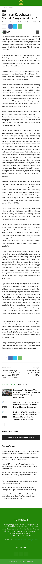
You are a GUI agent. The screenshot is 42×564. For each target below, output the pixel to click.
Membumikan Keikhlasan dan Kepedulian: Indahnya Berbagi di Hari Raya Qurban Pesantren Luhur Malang (19, 489)
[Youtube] (26, 554)
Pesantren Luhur (12, 22)
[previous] (4, 32)
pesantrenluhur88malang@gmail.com (26, 540)
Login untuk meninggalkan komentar (21, 438)
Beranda (4, 8)
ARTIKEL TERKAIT (8, 385)
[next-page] (6, 424)
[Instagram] (21, 554)
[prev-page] (3, 424)
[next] (37, 32)
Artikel (11, 8)
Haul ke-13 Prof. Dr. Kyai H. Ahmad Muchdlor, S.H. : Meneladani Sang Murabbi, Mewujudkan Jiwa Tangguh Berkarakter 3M (19, 466)
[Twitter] (15, 26)
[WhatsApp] (20, 26)
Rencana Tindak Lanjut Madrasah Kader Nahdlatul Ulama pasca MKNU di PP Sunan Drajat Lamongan (11, 374)
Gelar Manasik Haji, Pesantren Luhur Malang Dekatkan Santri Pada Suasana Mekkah (19, 482)
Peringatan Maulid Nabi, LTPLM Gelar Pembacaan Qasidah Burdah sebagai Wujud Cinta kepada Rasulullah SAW (20, 452)
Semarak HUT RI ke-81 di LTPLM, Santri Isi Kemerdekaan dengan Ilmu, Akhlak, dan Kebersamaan (26, 404)
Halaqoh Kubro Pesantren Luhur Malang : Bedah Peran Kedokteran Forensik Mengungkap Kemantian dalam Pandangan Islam (19, 475)
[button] (39, 3)
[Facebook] (10, 26)
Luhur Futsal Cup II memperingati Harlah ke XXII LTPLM (30, 373)
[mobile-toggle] (3, 3)
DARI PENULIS (22, 385)
